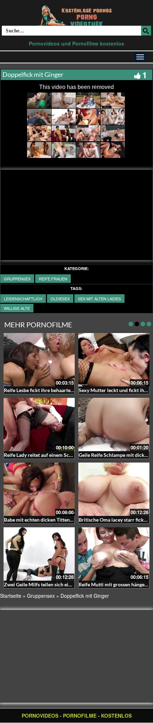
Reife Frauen (53, 278)
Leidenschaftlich (23, 298)
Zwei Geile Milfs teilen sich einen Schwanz (50, 584)
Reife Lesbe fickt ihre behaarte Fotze (44, 390)
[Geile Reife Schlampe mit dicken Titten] (113, 424)
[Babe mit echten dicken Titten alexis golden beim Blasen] (39, 489)
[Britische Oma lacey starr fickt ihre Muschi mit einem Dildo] (113, 489)
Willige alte (17, 308)
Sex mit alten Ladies (99, 298)
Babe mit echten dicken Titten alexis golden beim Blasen (65, 520)
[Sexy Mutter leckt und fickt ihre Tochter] (113, 359)
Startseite (10, 595)
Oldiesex (60, 298)
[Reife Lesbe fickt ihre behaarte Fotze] (39, 359)
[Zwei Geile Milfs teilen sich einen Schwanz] (39, 554)
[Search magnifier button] (146, 31)
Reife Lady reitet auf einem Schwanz (44, 455)
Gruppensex (17, 278)
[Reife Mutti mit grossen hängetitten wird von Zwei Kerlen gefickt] (113, 554)
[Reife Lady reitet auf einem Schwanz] (39, 424)
